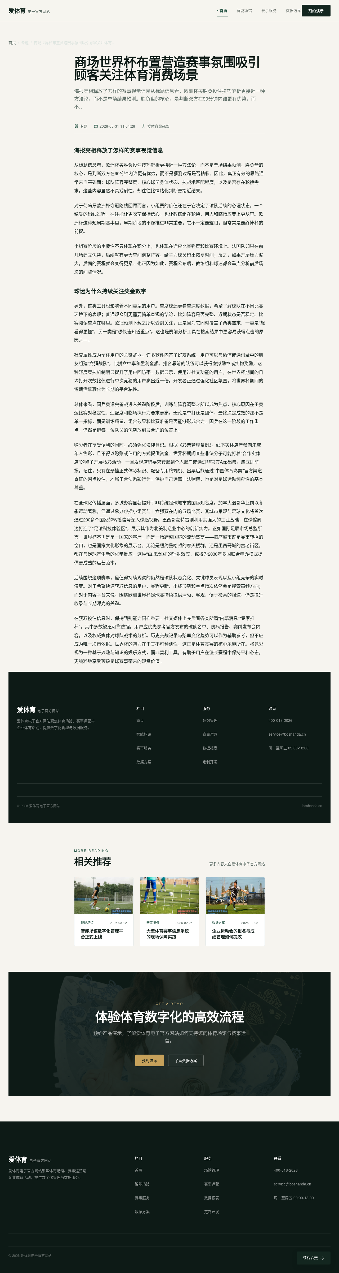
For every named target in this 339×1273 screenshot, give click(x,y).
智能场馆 (244, 10)
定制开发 (210, 761)
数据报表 (210, 747)
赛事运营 (210, 734)
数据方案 (293, 10)
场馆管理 (210, 720)
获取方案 (310, 1258)
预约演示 (316, 10)
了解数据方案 (186, 1060)
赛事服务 (268, 10)
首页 (223, 10)
